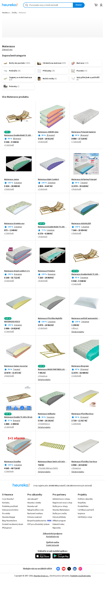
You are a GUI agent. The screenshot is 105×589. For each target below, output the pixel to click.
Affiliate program (59, 520)
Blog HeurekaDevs (9, 520)
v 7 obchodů (76, 142)
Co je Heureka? (8, 499)
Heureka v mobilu (34, 502)
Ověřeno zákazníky (85, 499)
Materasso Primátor (46, 271)
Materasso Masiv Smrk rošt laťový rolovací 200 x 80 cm (52, 461)
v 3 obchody (42, 328)
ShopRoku (82, 502)
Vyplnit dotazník (52, 545)
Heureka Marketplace (61, 510)
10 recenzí (84, 369)
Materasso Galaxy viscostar (16, 366)
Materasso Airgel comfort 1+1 (17, 271)
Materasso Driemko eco (14, 223)
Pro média (6, 513)
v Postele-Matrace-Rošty (48, 468)
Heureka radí (32, 506)
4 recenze (18, 274)
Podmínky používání (10, 506)
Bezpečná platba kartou (36, 520)
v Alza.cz (74, 328)
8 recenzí (16, 420)
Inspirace (81, 513)
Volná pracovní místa (10, 510)
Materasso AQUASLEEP (81, 223)
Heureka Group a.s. (41, 576)
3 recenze (18, 182)
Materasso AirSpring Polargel (84, 179)
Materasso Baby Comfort (48, 179)
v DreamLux (42, 376)
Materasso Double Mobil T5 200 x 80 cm (86, 274)
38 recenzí (17, 138)
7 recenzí (83, 182)
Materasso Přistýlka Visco (82, 414)
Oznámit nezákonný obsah (12, 524)
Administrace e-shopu (61, 499)
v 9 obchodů (43, 142)
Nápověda (56, 528)
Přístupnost (7, 528)
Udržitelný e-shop (85, 517)
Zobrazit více (7, 49)
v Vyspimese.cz (44, 423)
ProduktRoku (83, 506)
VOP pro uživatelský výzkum (38, 524)
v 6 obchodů (9, 280)
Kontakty (5, 502)
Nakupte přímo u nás (35, 510)
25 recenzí (51, 135)
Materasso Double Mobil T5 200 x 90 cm (19, 135)
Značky (14, 13)
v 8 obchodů (76, 189)
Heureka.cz (6, 13)
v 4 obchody (42, 236)
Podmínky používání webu (80, 576)
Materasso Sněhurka (46, 414)
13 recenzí (84, 417)
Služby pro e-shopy (60, 506)
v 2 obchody (42, 189)
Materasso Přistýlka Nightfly (50, 318)
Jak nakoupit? (32, 499)
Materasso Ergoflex (12, 461)
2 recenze (51, 182)
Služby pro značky (59, 513)
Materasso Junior (11, 179)
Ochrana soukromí (34, 517)
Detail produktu (77, 332)
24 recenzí (84, 135)
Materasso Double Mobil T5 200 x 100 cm (52, 227)
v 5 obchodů (9, 145)
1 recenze (18, 227)
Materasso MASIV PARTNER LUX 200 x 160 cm (52, 369)
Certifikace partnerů (86, 510)
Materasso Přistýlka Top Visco (84, 461)
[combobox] (48, 5)
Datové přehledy (59, 517)
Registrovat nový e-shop (62, 502)
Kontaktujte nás (52, 536)
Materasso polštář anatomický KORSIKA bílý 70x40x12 (86, 318)
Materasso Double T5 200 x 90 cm (18, 417)
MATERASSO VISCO (12, 321)
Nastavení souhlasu (35, 513)
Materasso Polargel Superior (83, 132)
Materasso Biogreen (80, 366)
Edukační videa (58, 524)
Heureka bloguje (8, 517)
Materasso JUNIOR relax (48, 132)
